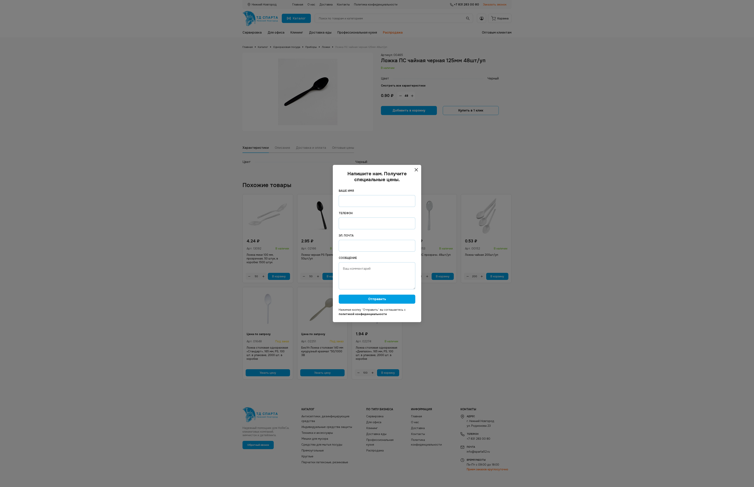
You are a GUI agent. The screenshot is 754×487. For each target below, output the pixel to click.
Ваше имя (346, 191)
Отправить (377, 299)
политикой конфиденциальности (363, 314)
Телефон (346, 213)
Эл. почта (346, 235)
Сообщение (348, 258)
